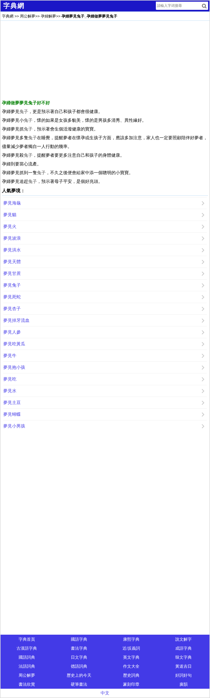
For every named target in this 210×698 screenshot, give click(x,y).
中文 (105, 693)
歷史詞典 (131, 675)
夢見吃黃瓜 (14, 343)
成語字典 (183, 648)
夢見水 (9, 390)
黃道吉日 (183, 666)
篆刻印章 (131, 684)
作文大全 (131, 666)
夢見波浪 (12, 238)
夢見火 (9, 226)
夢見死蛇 (12, 297)
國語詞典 (27, 657)
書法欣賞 (27, 684)
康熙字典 (131, 639)
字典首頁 (27, 639)
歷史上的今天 (79, 675)
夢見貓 (9, 214)
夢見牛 (9, 355)
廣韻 (183, 684)
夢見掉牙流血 (16, 320)
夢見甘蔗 (12, 273)
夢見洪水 (12, 250)
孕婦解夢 (48, 16)
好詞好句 (183, 675)
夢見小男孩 (14, 426)
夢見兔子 (12, 285)
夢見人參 (12, 332)
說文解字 (183, 639)
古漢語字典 (26, 648)
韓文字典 (183, 657)
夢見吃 (9, 379)
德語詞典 (79, 666)
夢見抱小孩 (14, 367)
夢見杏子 (12, 308)
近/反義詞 (131, 648)
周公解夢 (27, 16)
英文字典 (131, 657)
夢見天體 (12, 261)
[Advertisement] (105, 60)
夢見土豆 (12, 402)
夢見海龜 (12, 203)
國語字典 (79, 639)
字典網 (7, 16)
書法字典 (79, 648)
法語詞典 (27, 666)
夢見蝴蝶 (12, 414)
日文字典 (79, 657)
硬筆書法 (79, 684)
